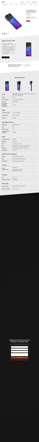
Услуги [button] (17, 4)
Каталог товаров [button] (4, 4)
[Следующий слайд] (23, 21)
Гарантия (30, 4)
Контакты (35, 4)
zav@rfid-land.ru (22, 2)
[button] (28, 2)
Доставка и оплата (24, 4)
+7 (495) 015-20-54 (22, 1)
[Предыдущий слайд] (2, 21)
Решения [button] (11, 4)
